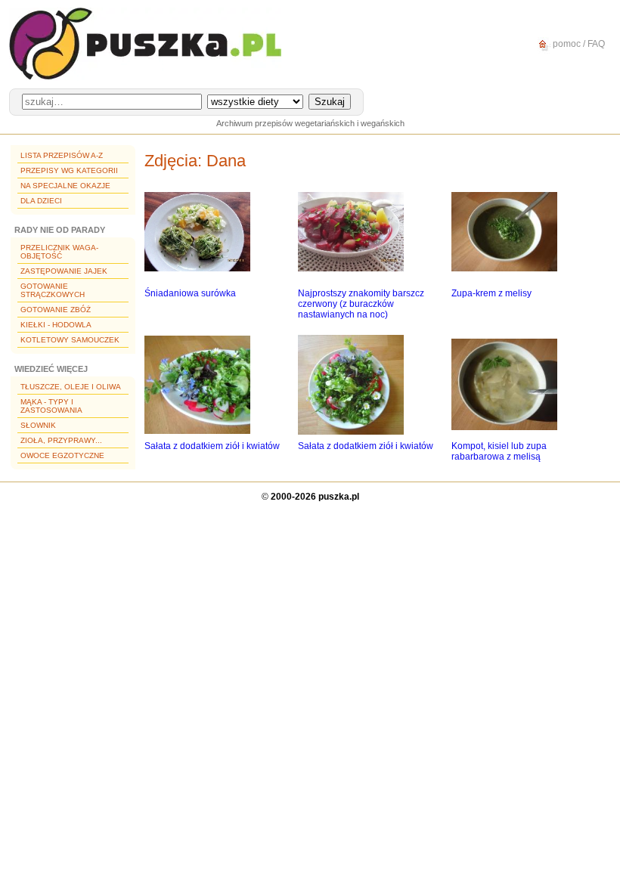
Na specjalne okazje (65, 185)
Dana (226, 160)
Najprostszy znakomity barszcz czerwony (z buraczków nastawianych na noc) (361, 304)
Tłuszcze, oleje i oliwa (70, 387)
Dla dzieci (41, 201)
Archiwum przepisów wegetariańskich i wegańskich (310, 123)
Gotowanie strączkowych (52, 290)
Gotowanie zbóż (55, 309)
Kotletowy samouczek (69, 340)
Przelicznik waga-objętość (59, 251)
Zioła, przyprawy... (61, 440)
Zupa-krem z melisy (491, 293)
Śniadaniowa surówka (190, 293)
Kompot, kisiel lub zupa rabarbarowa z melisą (499, 451)
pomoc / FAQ (577, 44)
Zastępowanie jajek (63, 271)
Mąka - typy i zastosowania (51, 406)
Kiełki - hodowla (55, 325)
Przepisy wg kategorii (69, 170)
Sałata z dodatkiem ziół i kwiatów (212, 446)
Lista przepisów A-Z (61, 155)
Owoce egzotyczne (62, 455)
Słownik (38, 425)
